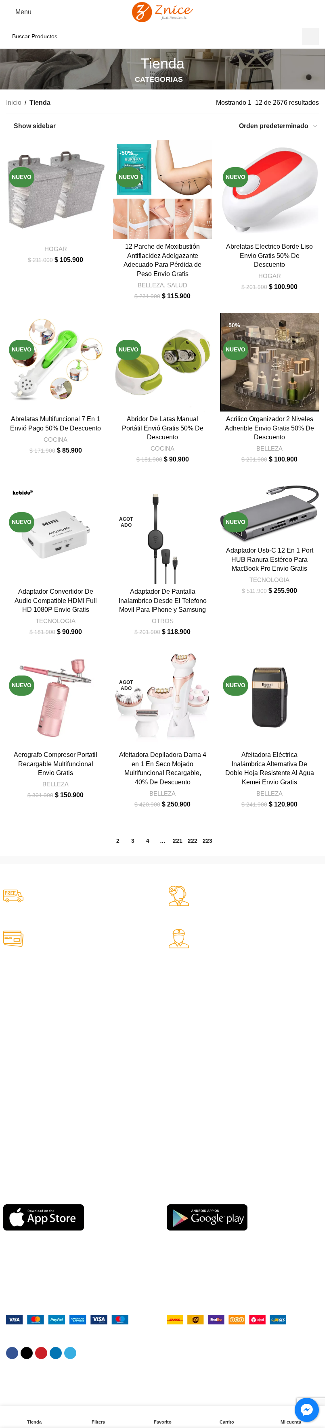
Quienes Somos (23, 1103)
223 (207, 841)
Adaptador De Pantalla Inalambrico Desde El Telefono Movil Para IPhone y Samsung (163, 600)
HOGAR (55, 248)
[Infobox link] (79, 897)
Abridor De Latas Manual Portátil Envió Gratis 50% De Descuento (162, 428)
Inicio (13, 102)
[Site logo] (162, 11)
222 (192, 841)
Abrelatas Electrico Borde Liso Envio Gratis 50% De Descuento (269, 255)
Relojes (12, 1042)
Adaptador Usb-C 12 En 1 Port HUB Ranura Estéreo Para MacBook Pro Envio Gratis (269, 559)
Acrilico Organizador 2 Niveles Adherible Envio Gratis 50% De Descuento (269, 428)
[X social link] (27, 1353)
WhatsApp (180, 1145)
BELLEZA (151, 285)
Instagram (180, 1117)
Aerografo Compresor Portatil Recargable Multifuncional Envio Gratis (55, 763)
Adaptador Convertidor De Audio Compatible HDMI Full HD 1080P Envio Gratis (56, 600)
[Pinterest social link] (41, 1353)
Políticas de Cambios (193, 1028)
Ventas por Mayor (25, 1056)
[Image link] (67, 1319)
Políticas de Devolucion (196, 1042)
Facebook (179, 1103)
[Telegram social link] (70, 1353)
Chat (173, 1001)
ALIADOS (16, 987)
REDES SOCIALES (191, 1090)
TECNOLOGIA (55, 620)
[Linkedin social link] (56, 1353)
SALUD (177, 285)
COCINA (55, 439)
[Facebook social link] (12, 1353)
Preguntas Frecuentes (195, 1014)
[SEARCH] (310, 36)
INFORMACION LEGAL (34, 1090)
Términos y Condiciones (34, 1117)
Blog (172, 1159)
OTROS (163, 620)
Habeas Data (20, 1159)
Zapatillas (15, 1001)
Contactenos (183, 1056)
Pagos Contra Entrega (31, 1131)
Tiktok (174, 1131)
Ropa (10, 1014)
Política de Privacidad (30, 1145)
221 (177, 841)
